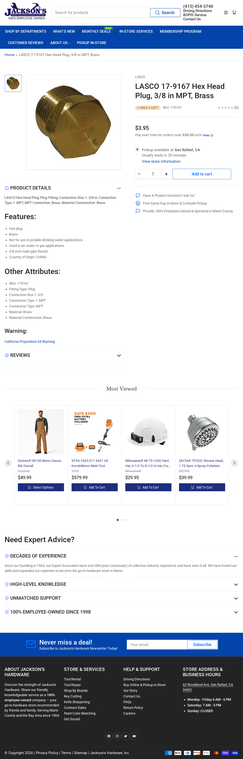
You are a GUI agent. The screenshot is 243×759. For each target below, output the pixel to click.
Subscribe (202, 644)
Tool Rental (72, 679)
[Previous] (8, 463)
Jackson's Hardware (106, 753)
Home (9, 55)
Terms (66, 753)
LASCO (140, 77)
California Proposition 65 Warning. (30, 342)
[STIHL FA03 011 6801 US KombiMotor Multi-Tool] (95, 432)
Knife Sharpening (77, 702)
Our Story (130, 691)
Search (168, 12)
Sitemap (80, 753)
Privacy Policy (47, 753)
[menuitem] (26, 31)
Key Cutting (72, 696)
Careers (129, 713)
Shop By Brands (76, 691)
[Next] (234, 463)
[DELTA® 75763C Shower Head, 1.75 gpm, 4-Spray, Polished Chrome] (202, 432)
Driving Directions (136, 679)
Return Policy (133, 708)
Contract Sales (75, 708)
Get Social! (72, 719)
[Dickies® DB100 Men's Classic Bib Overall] (41, 432)
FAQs (127, 702)
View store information (161, 161)
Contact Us (131, 696)
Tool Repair (72, 685)
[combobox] (116, 12)
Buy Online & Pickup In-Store (144, 685)
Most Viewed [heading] (121, 388)
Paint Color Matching (79, 713)
